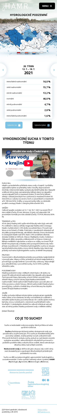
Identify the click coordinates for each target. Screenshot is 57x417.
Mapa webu (42, 409)
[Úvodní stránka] (15, 7)
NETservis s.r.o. (44, 412)
